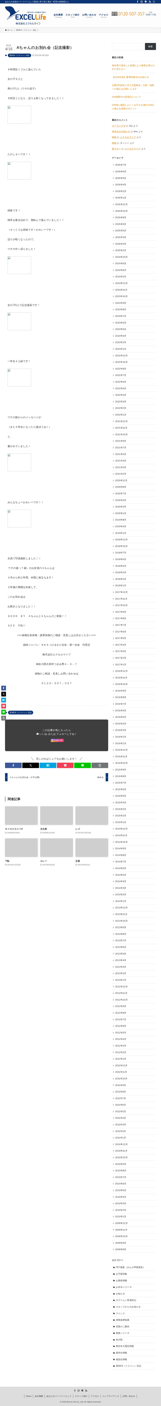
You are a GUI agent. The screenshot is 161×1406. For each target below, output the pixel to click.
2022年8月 (120, 368)
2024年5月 (120, 270)
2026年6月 (120, 171)
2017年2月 (120, 658)
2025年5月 (120, 230)
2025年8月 (120, 217)
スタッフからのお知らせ (128, 1306)
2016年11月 (121, 677)
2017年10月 (121, 605)
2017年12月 (121, 592)
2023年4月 (120, 336)
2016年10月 (121, 684)
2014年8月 (120, 855)
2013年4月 (120, 960)
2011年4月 (120, 1118)
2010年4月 (120, 1197)
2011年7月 (120, 1098)
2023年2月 (120, 342)
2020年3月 (120, 506)
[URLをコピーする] (100, 765)
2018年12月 (121, 539)
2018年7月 (120, 552)
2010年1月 (120, 1216)
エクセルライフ (128, 137)
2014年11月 (121, 835)
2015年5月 (120, 796)
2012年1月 (120, 1059)
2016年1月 (120, 743)
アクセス (95, 1396)
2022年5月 (120, 388)
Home (29, 1396)
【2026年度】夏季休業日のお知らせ (130, 77)
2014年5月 (120, 875)
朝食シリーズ (122, 1333)
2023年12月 (121, 283)
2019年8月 (120, 519)
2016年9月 (120, 690)
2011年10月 (121, 1078)
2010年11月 (121, 1151)
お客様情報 (121, 1280)
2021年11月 (121, 428)
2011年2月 (120, 1131)
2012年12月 (121, 986)
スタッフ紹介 (81, 1396)
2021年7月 (120, 447)
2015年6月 (120, 789)
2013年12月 (121, 907)
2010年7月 (120, 1177)
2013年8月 (120, 934)
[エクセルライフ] (25, 15)
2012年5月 (120, 1032)
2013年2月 (120, 973)
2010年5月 (120, 1190)
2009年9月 (120, 1243)
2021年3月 (120, 467)
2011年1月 (120, 1137)
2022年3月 (120, 401)
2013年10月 (121, 921)
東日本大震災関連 (125, 1346)
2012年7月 (120, 1019)
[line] (146, 1)
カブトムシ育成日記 (126, 1300)
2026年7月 (120, 165)
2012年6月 (120, 1026)
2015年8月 (120, 776)
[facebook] (138, 1)
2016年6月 (120, 710)
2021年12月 (121, 421)
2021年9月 (120, 441)
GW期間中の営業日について (126, 97)
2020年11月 (121, 480)
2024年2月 (120, 276)
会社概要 (39, 1396)
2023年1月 (120, 349)
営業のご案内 (122, 1326)
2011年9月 (120, 1085)
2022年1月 (120, 414)
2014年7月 (120, 861)
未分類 (119, 1339)
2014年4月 (120, 881)
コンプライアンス (110, 1396)
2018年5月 (120, 566)
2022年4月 (120, 395)
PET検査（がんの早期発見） (130, 1267)
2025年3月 (120, 244)
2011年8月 (120, 1091)
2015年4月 (120, 802)
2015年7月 (120, 782)
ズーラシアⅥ (118, 126)
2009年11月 (121, 1230)
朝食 (114, 137)
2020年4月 (120, 500)
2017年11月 (121, 599)
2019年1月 (120, 533)
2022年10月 (121, 362)
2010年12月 (121, 1144)
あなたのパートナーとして (59, 1396)
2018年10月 (121, 546)
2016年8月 (120, 697)
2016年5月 (120, 717)
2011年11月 (121, 1072)
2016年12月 (121, 671)
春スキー (116, 148)
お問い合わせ (128, 1396)
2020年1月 (120, 513)
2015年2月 (120, 815)
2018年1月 (120, 585)
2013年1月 (120, 980)
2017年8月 (120, 618)
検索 (150, 46)
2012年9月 (120, 1006)
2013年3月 (120, 967)
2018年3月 (120, 572)
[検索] (154, 1)
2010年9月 (120, 1164)
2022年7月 (120, 375)
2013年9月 (120, 927)
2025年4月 (120, 237)
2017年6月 (120, 631)
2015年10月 (121, 763)
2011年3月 (120, 1124)
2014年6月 (120, 868)
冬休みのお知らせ (121, 131)
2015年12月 (121, 750)
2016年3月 (120, 730)
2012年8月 (120, 1013)
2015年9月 (120, 769)
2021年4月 (120, 460)
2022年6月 (120, 382)
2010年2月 (120, 1210)
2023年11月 (121, 290)
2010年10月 (121, 1157)
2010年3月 (120, 1203)
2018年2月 (120, 579)
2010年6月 (120, 1183)
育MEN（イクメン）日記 (19, 55)
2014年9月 (120, 848)
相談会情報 (121, 1359)
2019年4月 (120, 526)
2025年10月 (121, 211)
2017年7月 (120, 625)
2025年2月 (120, 250)
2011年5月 (120, 1111)
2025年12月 (121, 204)
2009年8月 (120, 1249)
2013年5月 (120, 953)
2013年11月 (121, 914)
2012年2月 (120, 1052)
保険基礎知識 (122, 1320)
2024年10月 (121, 257)
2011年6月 (120, 1105)
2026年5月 (120, 178)
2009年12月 (121, 1223)
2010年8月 (120, 1170)
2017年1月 (120, 664)
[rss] (150, 1)
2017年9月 (120, 612)
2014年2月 (120, 894)
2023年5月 (120, 329)
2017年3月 (120, 651)
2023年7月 (120, 316)
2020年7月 (120, 493)
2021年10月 (121, 434)
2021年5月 (120, 454)
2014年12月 (121, 828)
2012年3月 (120, 1045)
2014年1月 (120, 901)
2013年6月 (120, 947)
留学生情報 (121, 1352)
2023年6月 (120, 322)
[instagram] (142, 1)
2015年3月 (120, 809)
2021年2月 (120, 474)
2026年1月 (120, 197)
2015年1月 (120, 822)
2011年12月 (121, 1065)
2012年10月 (121, 999)
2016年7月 (120, 704)
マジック (120, 1313)
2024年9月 (120, 263)
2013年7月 (120, 940)
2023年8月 (120, 309)
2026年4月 (120, 184)
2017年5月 (120, 638)
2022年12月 (121, 355)
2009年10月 (121, 1236)
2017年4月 (120, 645)
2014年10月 (121, 842)
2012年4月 (120, 1039)
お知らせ (120, 1293)
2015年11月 (121, 756)
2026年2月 (120, 191)
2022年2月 (120, 408)
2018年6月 (120, 559)
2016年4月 (120, 723)
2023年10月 (121, 296)
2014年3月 (120, 888)
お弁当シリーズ (124, 1287)
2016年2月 (120, 736)
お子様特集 (121, 1274)
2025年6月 (120, 224)
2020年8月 (120, 487)
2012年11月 (121, 993)
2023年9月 (120, 303)
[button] (13, 765)
